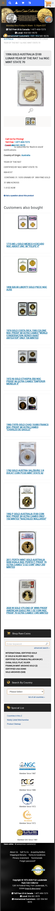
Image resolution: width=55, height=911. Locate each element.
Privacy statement (21, 858)
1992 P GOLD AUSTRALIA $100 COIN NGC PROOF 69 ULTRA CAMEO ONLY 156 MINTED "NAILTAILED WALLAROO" (26, 516)
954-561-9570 (18, 145)
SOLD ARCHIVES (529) (15, 672)
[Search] (46, 644)
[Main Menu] (3, 3)
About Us (14, 852)
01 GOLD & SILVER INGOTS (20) (19, 656)
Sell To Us (24, 852)
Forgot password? (27, 861)
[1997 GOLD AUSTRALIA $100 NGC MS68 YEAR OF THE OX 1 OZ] (30, 124)
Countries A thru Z (14, 715)
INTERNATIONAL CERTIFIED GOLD (25, 35)
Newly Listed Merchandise (18, 720)
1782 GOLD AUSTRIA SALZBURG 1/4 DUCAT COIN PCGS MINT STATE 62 (25, 471)
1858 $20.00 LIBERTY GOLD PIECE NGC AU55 (26, 288)
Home (5, 35)
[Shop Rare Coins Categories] (23, 3)
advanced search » (42, 648)
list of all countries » (36, 697)
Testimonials (36, 858)
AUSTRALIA (8, 39)
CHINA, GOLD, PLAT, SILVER (18, 662)
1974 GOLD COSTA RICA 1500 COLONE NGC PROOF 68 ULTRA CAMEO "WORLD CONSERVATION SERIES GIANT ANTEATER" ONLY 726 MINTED (27, 334)
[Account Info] (16, 3)
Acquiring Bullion (38, 852)
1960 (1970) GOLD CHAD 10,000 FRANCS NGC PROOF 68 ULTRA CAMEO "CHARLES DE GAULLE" (27, 427)
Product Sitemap (14, 724)
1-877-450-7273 (22, 142)
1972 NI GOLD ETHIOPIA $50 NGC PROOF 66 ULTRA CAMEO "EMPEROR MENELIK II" (25, 381)
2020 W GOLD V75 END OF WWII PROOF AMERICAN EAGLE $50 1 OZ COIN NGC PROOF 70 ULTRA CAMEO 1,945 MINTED (27, 610)
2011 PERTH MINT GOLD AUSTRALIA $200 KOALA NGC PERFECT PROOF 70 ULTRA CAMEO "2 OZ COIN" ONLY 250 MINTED (26, 563)
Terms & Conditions (36, 854)
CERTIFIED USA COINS (16, 669)
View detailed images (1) (30, 110)
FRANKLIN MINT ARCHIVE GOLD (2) (21, 665)
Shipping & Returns (18, 854)
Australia (25, 155)
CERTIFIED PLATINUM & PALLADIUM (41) (24, 659)
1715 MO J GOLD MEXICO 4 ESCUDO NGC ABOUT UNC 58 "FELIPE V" (25, 245)
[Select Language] (29, 3)
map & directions (32, 888)
